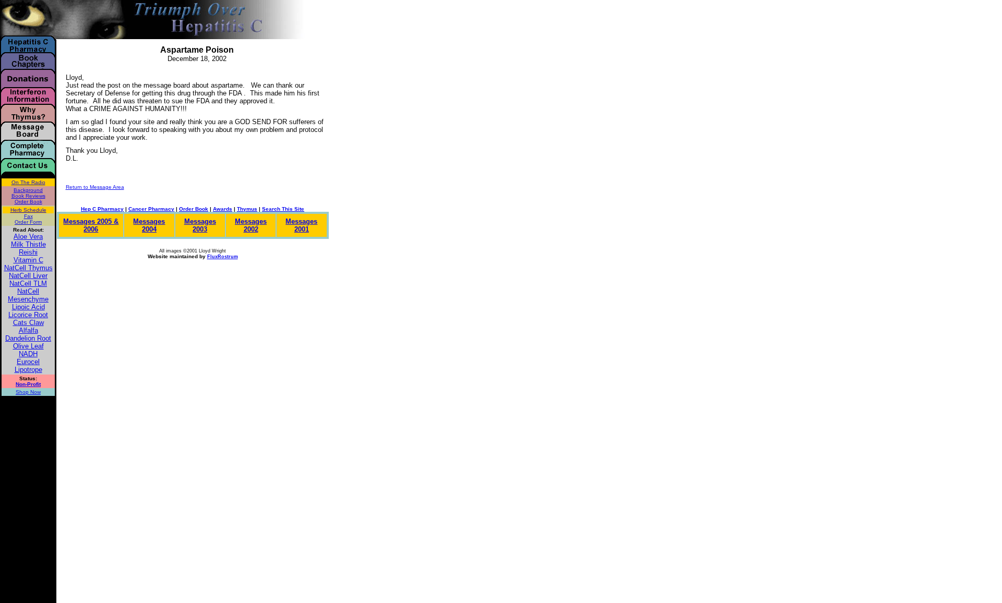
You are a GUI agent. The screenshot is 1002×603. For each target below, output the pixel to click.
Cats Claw (28, 323)
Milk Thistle (28, 244)
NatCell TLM (28, 283)
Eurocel (28, 362)
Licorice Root (28, 315)
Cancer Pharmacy (151, 209)
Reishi (28, 252)
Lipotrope (28, 369)
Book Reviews (28, 196)
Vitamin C (28, 260)
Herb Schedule (28, 210)
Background (28, 190)
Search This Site (283, 209)
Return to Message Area (95, 187)
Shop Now (28, 392)
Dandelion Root (28, 338)
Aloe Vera (28, 236)
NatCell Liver (28, 276)
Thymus (247, 209)
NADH (28, 354)
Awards (222, 209)
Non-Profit (28, 384)
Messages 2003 (200, 225)
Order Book (28, 201)
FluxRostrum (222, 256)
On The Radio (28, 182)
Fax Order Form (28, 219)
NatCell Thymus (28, 268)
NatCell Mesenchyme (28, 295)
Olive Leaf (28, 346)
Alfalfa (28, 330)
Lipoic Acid (28, 307)
